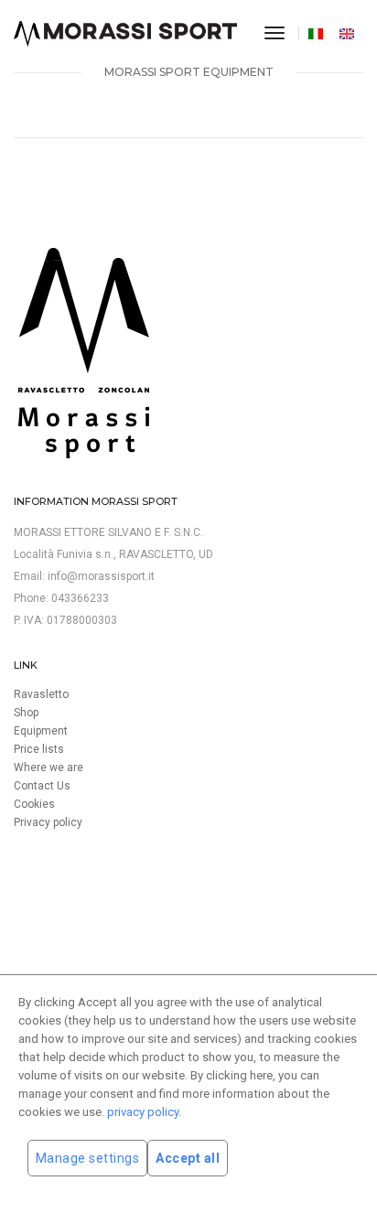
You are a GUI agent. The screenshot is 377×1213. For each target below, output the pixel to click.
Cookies (34, 804)
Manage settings (88, 1158)
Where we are (48, 767)
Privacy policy (48, 822)
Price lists (39, 749)
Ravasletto (41, 694)
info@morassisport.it (101, 576)
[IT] (318, 33)
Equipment (41, 731)
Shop (26, 712)
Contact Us (42, 785)
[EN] (349, 33)
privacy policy (142, 1112)
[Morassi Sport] (125, 33)
